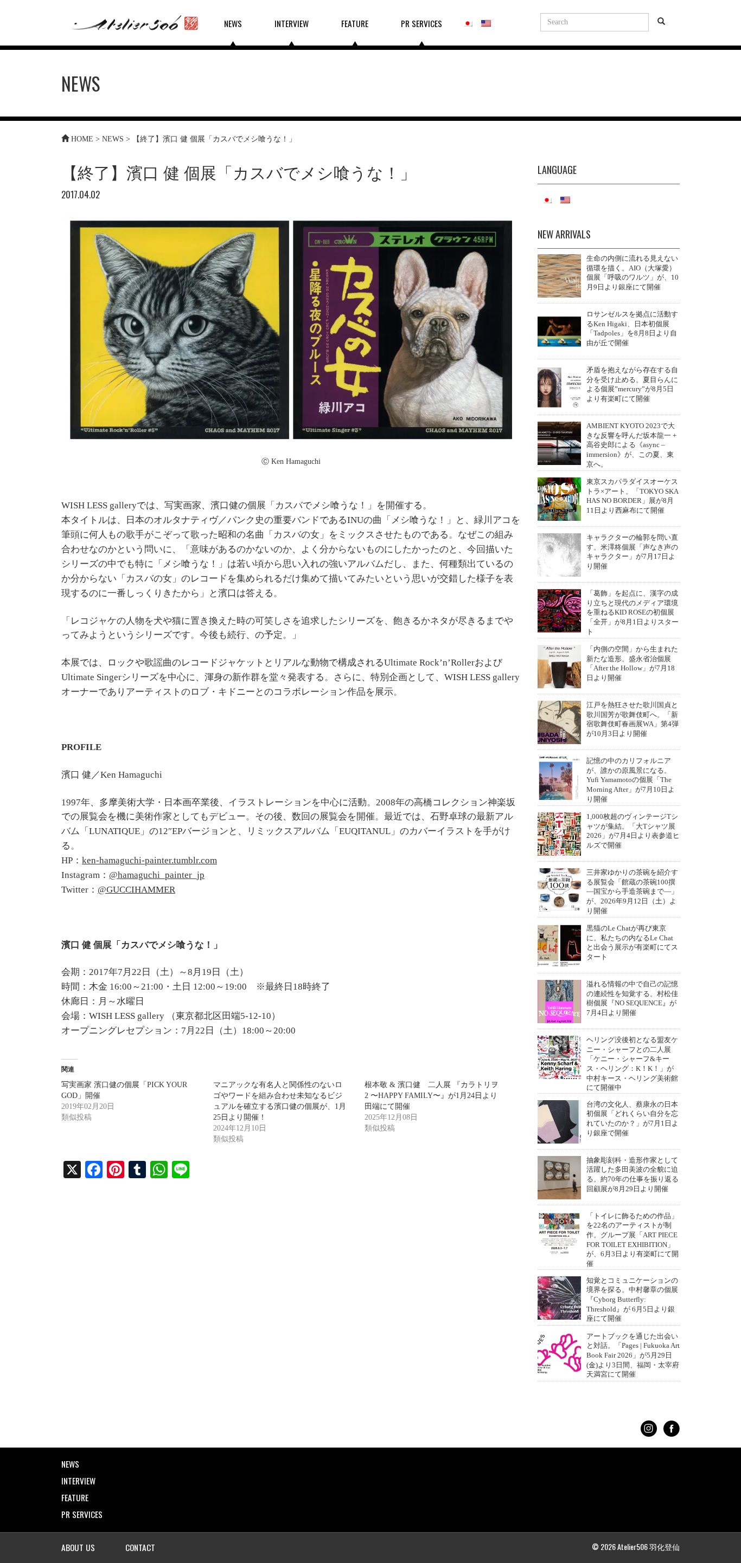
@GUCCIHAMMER (136, 889)
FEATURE (354, 23)
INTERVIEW (291, 23)
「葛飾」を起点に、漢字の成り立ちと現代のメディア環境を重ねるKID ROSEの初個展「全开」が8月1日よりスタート (632, 613)
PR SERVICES (421, 23)
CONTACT (140, 1547)
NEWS (233, 23)
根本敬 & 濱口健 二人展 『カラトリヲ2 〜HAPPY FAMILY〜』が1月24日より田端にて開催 (432, 1095)
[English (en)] (486, 22)
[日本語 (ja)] (467, 22)
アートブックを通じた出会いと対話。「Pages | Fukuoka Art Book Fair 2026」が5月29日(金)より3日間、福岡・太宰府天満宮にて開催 (633, 1356)
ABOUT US (78, 1547)
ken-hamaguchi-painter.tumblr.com (149, 860)
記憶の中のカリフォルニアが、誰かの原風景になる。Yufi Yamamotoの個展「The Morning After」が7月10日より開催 (630, 780)
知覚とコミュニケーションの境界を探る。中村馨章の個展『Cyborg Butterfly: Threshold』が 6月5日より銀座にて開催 (632, 1300)
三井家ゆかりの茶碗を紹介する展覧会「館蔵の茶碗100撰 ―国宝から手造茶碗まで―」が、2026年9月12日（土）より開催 (632, 892)
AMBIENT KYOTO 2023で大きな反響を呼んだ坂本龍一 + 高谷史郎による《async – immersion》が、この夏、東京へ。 (631, 445)
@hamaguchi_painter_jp (157, 875)
